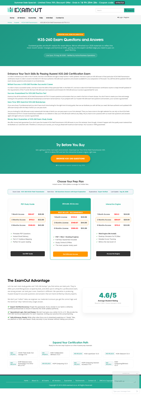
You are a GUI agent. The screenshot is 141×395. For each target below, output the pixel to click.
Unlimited (49, 18)
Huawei (16, 22)
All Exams (45, 380)
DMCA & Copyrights (106, 380)
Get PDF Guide (28, 254)
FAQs (41, 18)
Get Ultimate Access (70, 254)
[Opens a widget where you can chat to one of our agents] (126, 382)
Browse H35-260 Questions (70, 159)
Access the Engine (113, 254)
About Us (35, 380)
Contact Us (60, 18)
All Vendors (21, 18)
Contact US (92, 380)
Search (130, 10)
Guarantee (32, 18)
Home (12, 18)
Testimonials (80, 380)
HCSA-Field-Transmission (29, 22)
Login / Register (124, 17)
